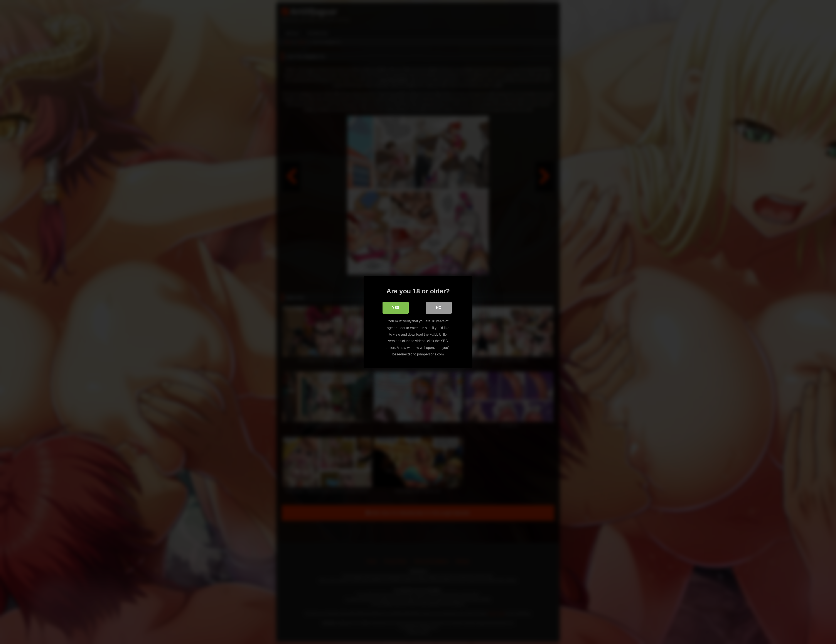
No (438, 307)
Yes (395, 307)
